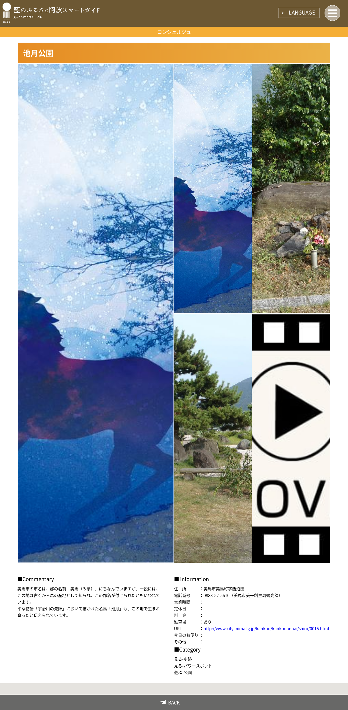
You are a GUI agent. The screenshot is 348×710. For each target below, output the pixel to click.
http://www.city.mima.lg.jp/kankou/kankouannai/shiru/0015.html (266, 628)
